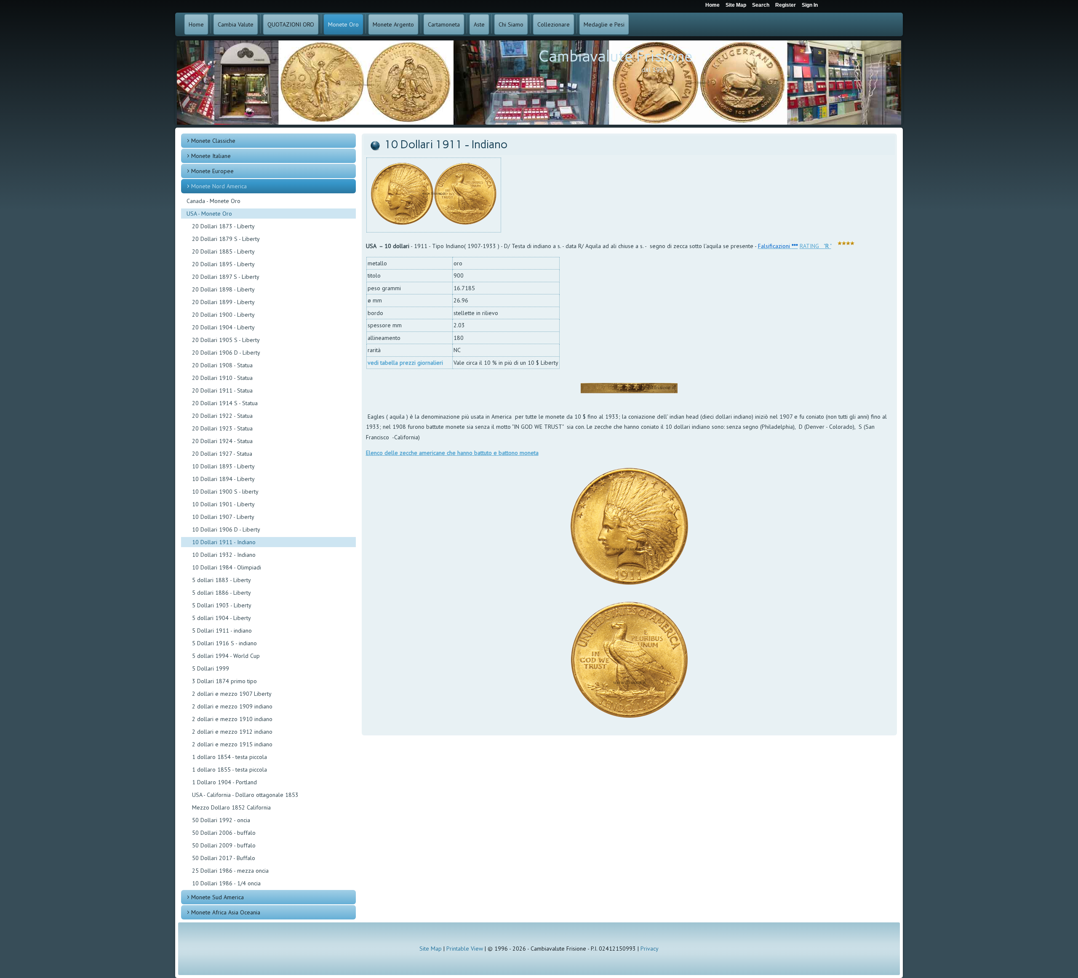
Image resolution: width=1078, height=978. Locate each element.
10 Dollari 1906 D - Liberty (226, 529)
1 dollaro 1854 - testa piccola (229, 757)
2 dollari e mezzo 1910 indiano (232, 719)
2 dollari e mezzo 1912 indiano (232, 731)
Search (760, 5)
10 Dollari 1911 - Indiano (224, 542)
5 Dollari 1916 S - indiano (224, 643)
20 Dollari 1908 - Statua (222, 365)
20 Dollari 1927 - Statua (222, 453)
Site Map (430, 948)
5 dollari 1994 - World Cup (226, 656)
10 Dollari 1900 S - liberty (225, 491)
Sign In (810, 5)
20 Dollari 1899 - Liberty (223, 302)
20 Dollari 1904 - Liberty (223, 327)
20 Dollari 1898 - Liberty (223, 289)
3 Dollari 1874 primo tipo (224, 681)
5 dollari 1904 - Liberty (221, 618)
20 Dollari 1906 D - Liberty (226, 352)
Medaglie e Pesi (604, 24)
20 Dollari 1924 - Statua (222, 441)
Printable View (464, 948)
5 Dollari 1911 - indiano (222, 630)
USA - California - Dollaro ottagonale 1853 (245, 795)
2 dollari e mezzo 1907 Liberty (232, 693)
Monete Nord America (219, 186)
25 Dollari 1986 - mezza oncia (230, 870)
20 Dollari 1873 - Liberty (223, 226)
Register (785, 5)
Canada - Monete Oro (213, 201)
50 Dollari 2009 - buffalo (224, 845)
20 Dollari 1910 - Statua (222, 378)
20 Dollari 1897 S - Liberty (225, 277)
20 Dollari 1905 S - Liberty (226, 340)
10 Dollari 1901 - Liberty (223, 504)
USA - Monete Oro (209, 213)
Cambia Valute (235, 24)
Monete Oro (343, 24)
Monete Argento (393, 24)
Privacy (649, 948)
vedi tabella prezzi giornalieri (405, 362)
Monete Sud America (217, 897)
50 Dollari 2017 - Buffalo (223, 858)
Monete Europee (212, 171)
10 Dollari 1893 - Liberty (223, 466)
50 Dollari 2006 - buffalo (224, 832)
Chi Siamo (511, 24)
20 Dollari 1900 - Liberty (223, 314)
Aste (479, 24)
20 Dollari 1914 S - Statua (225, 403)
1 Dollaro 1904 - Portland (224, 782)
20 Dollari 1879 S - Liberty (226, 239)
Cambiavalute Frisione (616, 56)
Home (196, 24)
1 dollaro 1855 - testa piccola (229, 769)
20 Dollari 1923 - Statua (222, 428)
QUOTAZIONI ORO (290, 24)
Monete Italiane (211, 156)
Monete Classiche (213, 140)
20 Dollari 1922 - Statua (222, 416)
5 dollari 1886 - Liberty (221, 592)
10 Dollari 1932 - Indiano (224, 554)
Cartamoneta (444, 24)
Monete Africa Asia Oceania (225, 912)
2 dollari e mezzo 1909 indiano (232, 706)
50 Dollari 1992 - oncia (221, 820)
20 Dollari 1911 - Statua (222, 390)
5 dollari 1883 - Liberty (221, 580)
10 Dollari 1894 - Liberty (223, 479)
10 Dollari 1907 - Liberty (223, 517)
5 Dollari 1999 (210, 668)
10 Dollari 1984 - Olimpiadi (226, 567)
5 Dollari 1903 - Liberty (221, 605)
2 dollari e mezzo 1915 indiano (232, 744)
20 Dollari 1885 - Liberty (223, 251)
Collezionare (553, 24)
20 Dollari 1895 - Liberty (223, 264)
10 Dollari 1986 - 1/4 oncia (226, 883)
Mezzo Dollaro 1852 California (231, 807)
